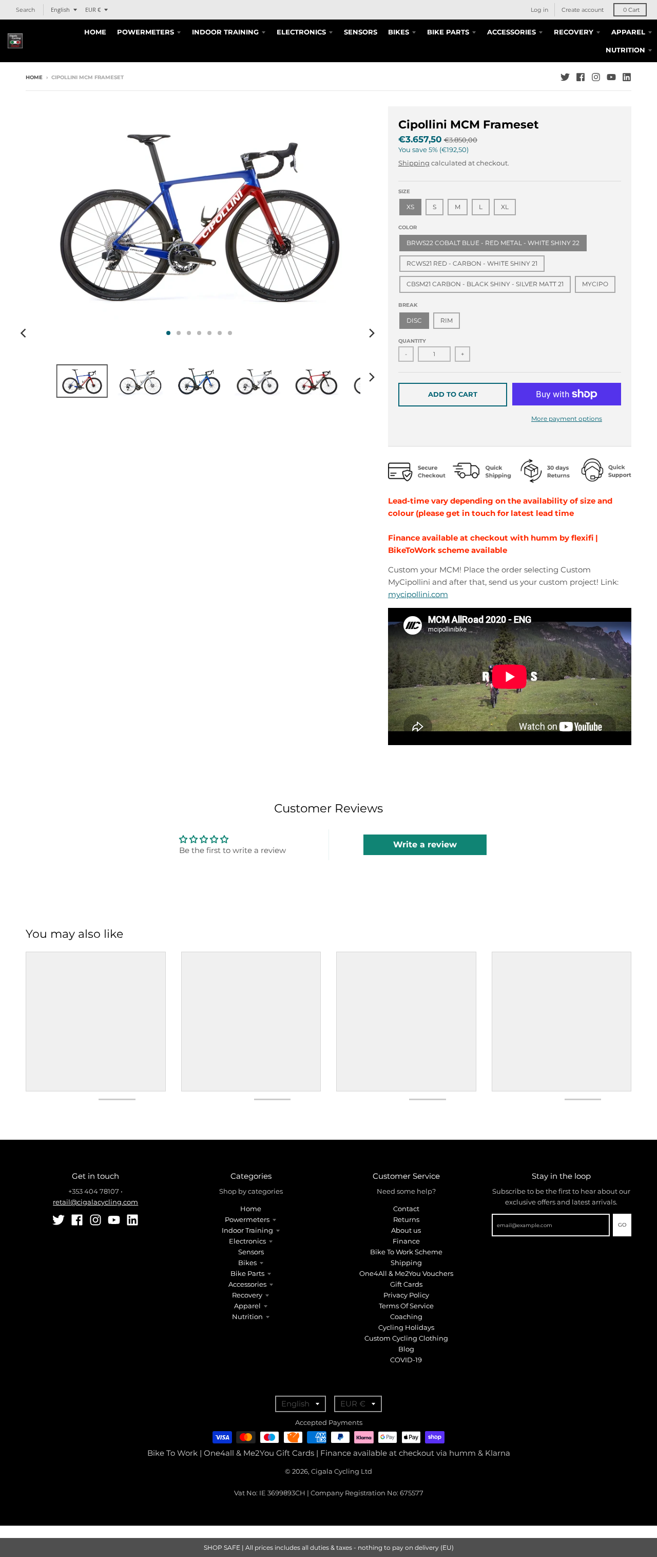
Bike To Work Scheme (406, 1252)
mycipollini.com (418, 594)
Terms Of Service (406, 1306)
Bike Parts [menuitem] (448, 32)
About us (406, 1230)
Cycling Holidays (406, 1327)
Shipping (414, 163)
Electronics (247, 1241)
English (60, 9)
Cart (631, 9)
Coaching (406, 1316)
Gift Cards (406, 1284)
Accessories (247, 1284)
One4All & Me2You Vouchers (406, 1273)
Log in (539, 9)
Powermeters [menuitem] (145, 32)
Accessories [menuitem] (511, 32)
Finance (406, 1241)
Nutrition (247, 1316)
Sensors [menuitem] (360, 32)
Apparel (247, 1306)
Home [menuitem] (95, 32)
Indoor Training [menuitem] (225, 32)
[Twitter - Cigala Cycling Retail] (565, 77)
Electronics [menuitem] (301, 32)
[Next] (371, 333)
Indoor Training (247, 1230)
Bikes (247, 1262)
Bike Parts (247, 1273)
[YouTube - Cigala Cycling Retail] (611, 77)
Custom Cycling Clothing (406, 1338)
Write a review (425, 844)
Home (34, 77)
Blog (406, 1349)
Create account (583, 9)
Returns (406, 1219)
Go (622, 1224)
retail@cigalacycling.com (95, 1202)
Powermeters (247, 1219)
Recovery (247, 1295)
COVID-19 (406, 1360)
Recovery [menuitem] (573, 32)
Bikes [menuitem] (398, 32)
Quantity (412, 341)
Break (407, 305)
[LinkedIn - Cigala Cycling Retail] (626, 77)
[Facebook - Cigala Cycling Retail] (580, 77)
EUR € (93, 9)
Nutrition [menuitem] (625, 50)
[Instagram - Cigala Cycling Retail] (596, 77)
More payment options (566, 418)
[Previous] (24, 333)
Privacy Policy (406, 1295)
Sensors (251, 1252)
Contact (406, 1208)
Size (404, 191)
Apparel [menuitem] (628, 32)
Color (407, 227)
